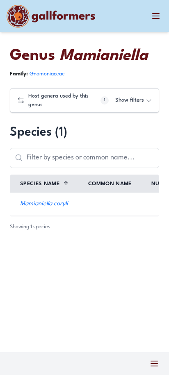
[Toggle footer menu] (154, 363)
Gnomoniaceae (47, 74)
